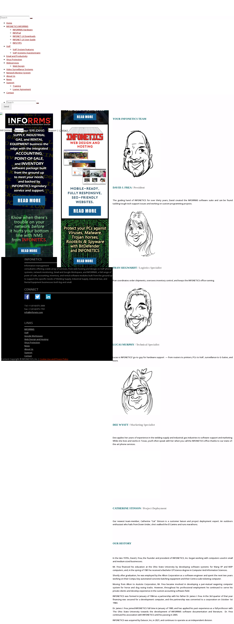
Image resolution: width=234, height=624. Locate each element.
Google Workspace (33, 335)
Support (52, 130)
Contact (63, 130)
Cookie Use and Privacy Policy (54, 359)
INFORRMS (6, 130)
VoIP (26, 332)
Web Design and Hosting (36, 339)
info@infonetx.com (33, 312)
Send (6, 106)
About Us (31, 130)
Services (19, 130)
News (42, 130)
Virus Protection (32, 342)
